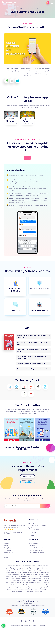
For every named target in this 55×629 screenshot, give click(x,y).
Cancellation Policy (9, 552)
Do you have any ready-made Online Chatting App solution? (32, 350)
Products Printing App (15, 578)
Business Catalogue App (12, 569)
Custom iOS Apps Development (36, 550)
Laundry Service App (38, 574)
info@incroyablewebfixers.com (38, 525)
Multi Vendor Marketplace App (39, 567)
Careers (6, 545)
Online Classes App (43, 569)
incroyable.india (28, 482)
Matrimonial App (22, 576)
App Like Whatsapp (27, 120)
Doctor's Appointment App (26, 589)
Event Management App (34, 576)
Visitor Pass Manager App (13, 586)
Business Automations (34, 555)
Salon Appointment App (41, 589)
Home (15, 8)
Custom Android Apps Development (37, 548)
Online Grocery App (12, 565)
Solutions (21, 8)
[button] (52, 2)
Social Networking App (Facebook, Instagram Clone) (35, 572)
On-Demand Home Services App (28, 569)
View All (51, 446)
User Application (15, 170)
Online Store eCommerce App (22, 567)
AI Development (33, 545)
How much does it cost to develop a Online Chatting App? (32, 343)
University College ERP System (37, 571)
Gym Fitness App (18, 584)
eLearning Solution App (31, 580)
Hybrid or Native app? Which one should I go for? (31, 363)
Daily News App (28, 584)
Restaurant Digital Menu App (40, 586)
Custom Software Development (36, 552)
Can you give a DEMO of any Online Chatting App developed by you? (31, 357)
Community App (41, 582)
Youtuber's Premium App (40, 584)
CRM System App (43, 580)
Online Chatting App (11, 120)
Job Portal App (26, 578)
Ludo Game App (10, 588)
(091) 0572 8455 (35, 529)
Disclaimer (7, 555)
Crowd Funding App (26, 586)
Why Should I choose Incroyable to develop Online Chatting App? (31, 336)
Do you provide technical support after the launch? (32, 369)
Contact (6, 557)
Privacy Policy (7, 548)
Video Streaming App (14, 574)
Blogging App (32, 582)
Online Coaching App (11, 571)
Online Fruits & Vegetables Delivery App (29, 565)
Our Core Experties (33, 543)
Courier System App (11, 582)
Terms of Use (7, 550)
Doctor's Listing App (38, 588)
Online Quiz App (39, 591)
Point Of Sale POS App (18, 580)
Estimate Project (27, 476)
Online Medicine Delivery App (23, 588)
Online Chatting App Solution (33, 8)
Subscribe (44, 506)
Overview (6, 543)
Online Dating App (28, 591)
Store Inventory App (22, 582)
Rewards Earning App (26, 574)
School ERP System (23, 571)
